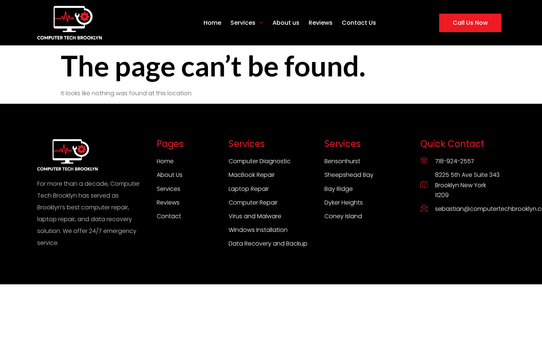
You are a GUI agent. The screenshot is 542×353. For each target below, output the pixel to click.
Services (243, 22)
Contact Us (359, 22)
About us (285, 22)
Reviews (321, 22)
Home (212, 22)
